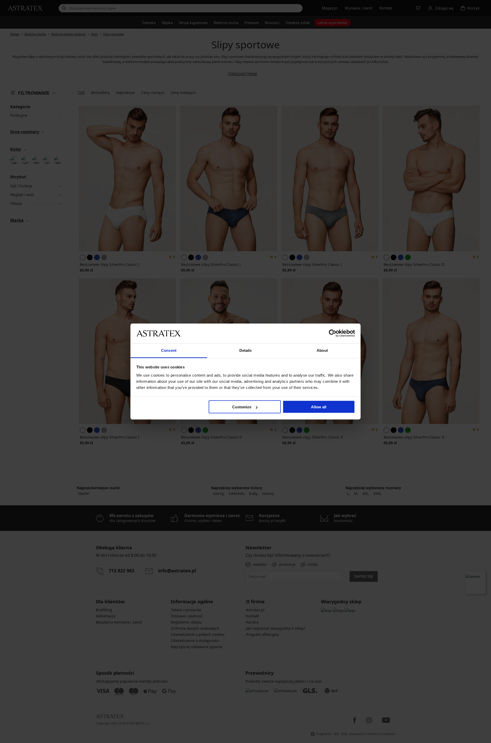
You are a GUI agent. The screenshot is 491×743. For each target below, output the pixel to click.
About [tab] (322, 350)
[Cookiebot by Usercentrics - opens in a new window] (332, 333)
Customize (241, 407)
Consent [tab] (168, 350)
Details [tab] (245, 350)
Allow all (318, 407)
